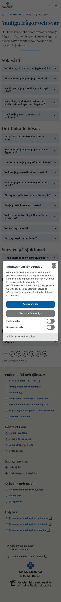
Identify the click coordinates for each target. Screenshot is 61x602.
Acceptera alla (30, 304)
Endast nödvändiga (31, 313)
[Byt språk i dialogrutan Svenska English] (53, 266)
